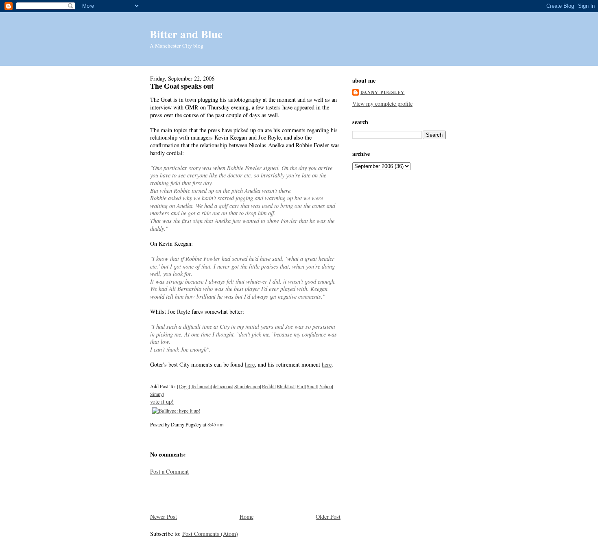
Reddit (268, 386)
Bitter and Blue (186, 34)
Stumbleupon (247, 386)
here (250, 364)
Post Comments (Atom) (210, 534)
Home (246, 516)
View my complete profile (382, 103)
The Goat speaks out (182, 86)
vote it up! (162, 401)
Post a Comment (169, 471)
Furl (301, 386)
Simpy (156, 394)
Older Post (328, 516)
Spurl (312, 386)
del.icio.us (222, 386)
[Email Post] (226, 424)
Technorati (201, 386)
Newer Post (163, 516)
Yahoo (325, 386)
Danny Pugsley (382, 92)
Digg (184, 386)
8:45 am (215, 424)
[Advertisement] (197, 493)
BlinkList (286, 386)
